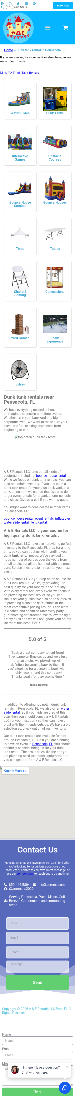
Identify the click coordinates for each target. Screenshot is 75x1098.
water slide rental (16, 522)
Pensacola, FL (42, 744)
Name (6, 1034)
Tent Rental (38, 522)
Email (6, 1049)
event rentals (44, 518)
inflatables (63, 518)
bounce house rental (51, 476)
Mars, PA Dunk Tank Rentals (19, 72)
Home (8, 50)
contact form (25, 873)
